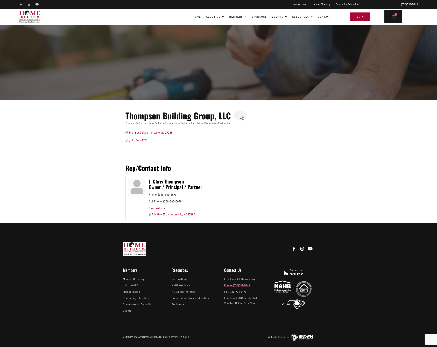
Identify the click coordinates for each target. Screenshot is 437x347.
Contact (324, 16)
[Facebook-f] (20, 4)
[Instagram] (28, 4)
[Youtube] (36, 4)
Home (197, 16)
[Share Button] (240, 115)
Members (236, 16)
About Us (213, 16)
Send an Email (157, 208)
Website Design (277, 336)
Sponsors (259, 16)
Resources (300, 16)
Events (277, 16)
